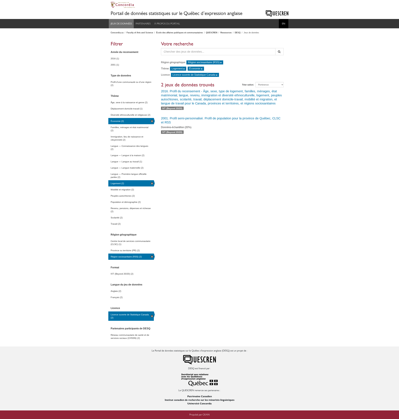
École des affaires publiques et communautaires (179, 32)
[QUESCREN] (277, 13)
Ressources (226, 32)
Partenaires (143, 23)
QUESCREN (211, 32)
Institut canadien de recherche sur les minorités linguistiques (199, 399)
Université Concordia (199, 403)
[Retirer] (221, 63)
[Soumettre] (279, 51)
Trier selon (247, 84)
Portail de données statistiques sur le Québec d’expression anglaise (176, 13)
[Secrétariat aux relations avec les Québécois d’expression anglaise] (199, 379)
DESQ (237, 32)
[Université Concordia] (199, 5)
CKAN (206, 414)
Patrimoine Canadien (199, 396)
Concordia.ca (117, 32)
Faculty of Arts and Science (140, 32)
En (283, 23)
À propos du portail (167, 23)
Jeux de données (121, 23)
